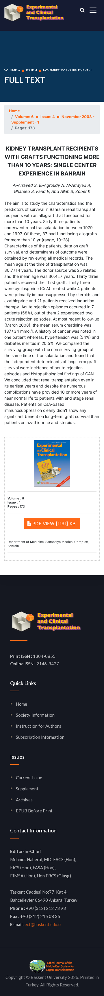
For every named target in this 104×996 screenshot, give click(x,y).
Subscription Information (40, 737)
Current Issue (29, 777)
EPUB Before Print (34, 810)
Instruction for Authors (38, 726)
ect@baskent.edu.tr (43, 924)
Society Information (35, 715)
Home (14, 110)
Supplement (27, 788)
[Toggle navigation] (93, 10)
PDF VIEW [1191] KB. (54, 523)
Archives (24, 799)
